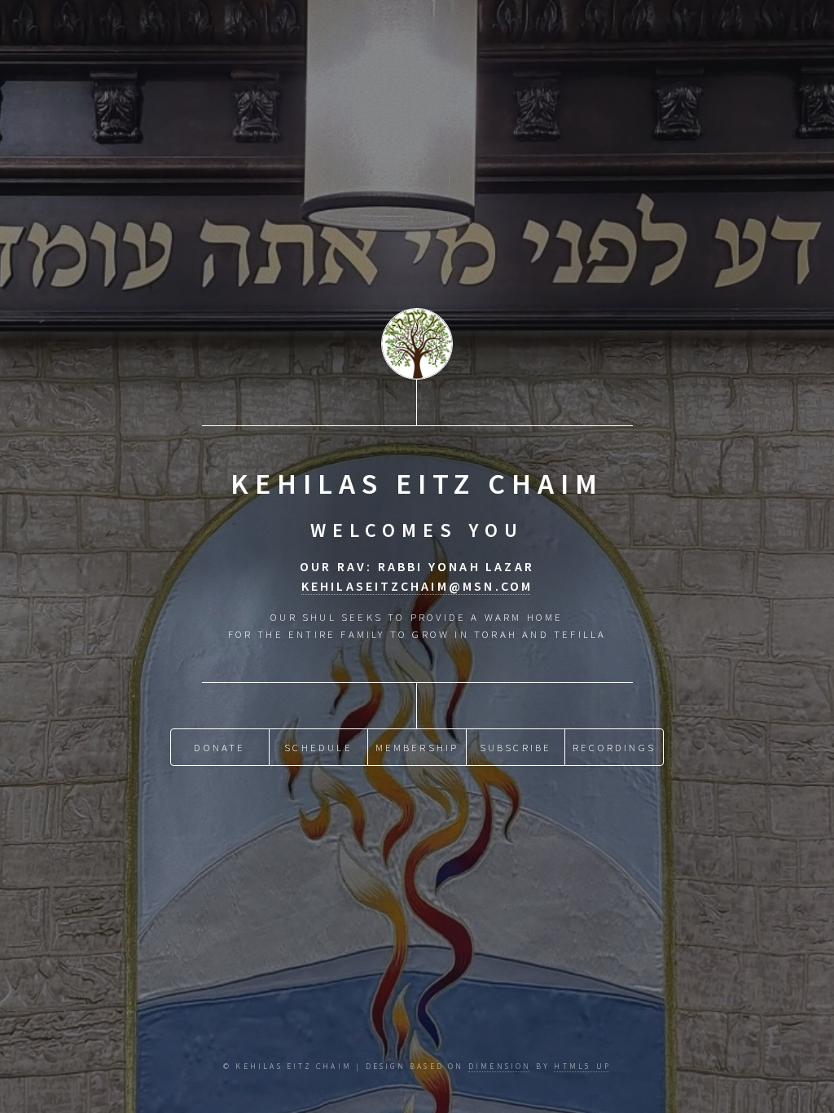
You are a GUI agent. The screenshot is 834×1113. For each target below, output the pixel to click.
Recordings (614, 747)
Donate (219, 747)
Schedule (318, 747)
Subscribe (516, 747)
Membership (417, 747)
